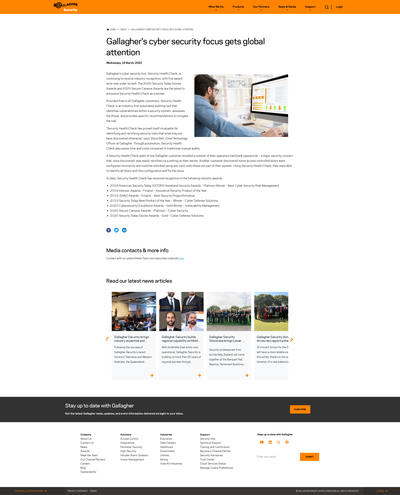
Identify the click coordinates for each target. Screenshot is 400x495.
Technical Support (210, 443)
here (181, 258)
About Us (85, 439)
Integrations (127, 443)
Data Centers (168, 443)
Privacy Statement (78, 491)
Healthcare (166, 447)
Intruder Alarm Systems (134, 455)
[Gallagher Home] (66, 7)
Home (113, 29)
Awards (85, 451)
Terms (93, 491)
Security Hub (207, 439)
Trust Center (207, 459)
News (123, 29)
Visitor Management (132, 459)
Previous (107, 338)
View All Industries (171, 463)
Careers (85, 463)
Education (166, 439)
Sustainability (88, 472)
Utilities (164, 455)
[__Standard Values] (262, 442)
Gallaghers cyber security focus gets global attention (162, 29)
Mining (164, 459)
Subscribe (300, 409)
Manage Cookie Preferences (216, 468)
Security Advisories (211, 455)
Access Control (129, 439)
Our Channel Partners (92, 459)
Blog (83, 468)
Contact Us (87, 443)
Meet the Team (89, 455)
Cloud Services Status (213, 463)
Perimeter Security (131, 447)
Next (293, 338)
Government (167, 451)
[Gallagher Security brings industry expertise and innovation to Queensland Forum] (134, 311)
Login (339, 7)
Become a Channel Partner (215, 451)
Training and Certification (215, 447)
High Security (128, 451)
